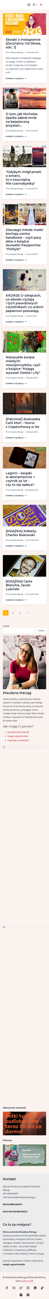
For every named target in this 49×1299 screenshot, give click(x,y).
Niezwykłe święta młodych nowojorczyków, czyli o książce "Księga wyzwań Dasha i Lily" (23, 365)
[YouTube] (14, 1288)
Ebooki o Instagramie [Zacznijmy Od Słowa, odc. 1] (23, 43)
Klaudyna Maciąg (16, 52)
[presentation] (24, 24)
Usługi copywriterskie (17, 736)
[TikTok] (42, 1288)
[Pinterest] (28, 1295)
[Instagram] (28, 1288)
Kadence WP (28, 1280)
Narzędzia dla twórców (18, 732)
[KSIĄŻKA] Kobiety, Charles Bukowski (21, 533)
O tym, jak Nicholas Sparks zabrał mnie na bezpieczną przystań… (21, 119)
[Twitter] (21, 1288)
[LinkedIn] (35, 1288)
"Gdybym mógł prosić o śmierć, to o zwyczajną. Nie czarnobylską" (24, 177)
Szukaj (6, 625)
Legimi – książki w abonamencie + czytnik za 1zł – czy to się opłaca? (20, 479)
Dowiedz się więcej (16, 78)
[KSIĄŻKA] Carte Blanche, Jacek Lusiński (19, 585)
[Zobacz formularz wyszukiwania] (41, 5)
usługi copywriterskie (14, 1264)
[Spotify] (21, 1295)
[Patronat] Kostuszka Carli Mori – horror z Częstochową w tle (23, 423)
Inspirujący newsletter (18, 740)
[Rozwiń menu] (29, 4)
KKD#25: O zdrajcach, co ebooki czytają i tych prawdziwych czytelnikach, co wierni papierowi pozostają (24, 303)
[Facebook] (7, 1288)
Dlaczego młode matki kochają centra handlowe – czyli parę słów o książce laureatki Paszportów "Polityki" (24, 239)
